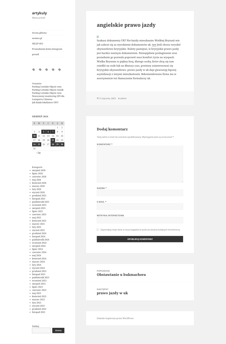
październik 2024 (40, 239)
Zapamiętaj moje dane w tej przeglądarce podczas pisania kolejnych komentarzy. (140, 229)
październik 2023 (40, 277)
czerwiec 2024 (39, 252)
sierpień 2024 (39, 245)
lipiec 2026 (37, 173)
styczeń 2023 (38, 305)
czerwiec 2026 (39, 176)
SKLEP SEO (37, 43)
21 (53, 140)
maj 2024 (36, 255)
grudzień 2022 (39, 308)
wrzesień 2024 (39, 242)
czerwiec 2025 (39, 214)
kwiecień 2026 (39, 182)
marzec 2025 (38, 223)
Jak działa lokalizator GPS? (45, 102)
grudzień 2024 (39, 233)
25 (39, 144)
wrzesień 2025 (39, 205)
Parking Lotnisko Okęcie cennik (47, 89)
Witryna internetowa (110, 215)
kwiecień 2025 (39, 220)
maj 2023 (36, 293)
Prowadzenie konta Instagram (47, 49)
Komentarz (104, 144)
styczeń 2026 (38, 192)
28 (53, 144)
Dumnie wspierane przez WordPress (115, 318)
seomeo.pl (37, 38)
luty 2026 (36, 189)
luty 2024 (36, 264)
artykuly (39, 13)
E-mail (101, 201)
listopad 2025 (38, 198)
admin (123, 98)
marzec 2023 (38, 299)
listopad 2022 (38, 312)
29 (57, 144)
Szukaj (35, 326)
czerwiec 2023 (39, 290)
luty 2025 (36, 227)
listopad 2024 (38, 236)
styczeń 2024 (38, 268)
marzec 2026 (38, 186)
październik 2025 (40, 201)
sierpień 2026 (39, 170)
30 (62, 144)
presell (35, 54)
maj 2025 (36, 217)
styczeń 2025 (38, 230)
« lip (38, 152)
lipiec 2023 (37, 286)
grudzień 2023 (39, 271)
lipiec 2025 (37, 211)
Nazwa (102, 188)
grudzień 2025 (39, 195)
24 (34, 144)
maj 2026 (36, 179)
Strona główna (39, 32)
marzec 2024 (38, 261)
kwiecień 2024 (39, 258)
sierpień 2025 (39, 208)
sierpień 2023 (39, 283)
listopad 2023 (38, 274)
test (154, 44)
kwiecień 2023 (39, 296)
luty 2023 (36, 302)
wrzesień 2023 (39, 280)
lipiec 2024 (37, 249)
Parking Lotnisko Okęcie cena (46, 86)
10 (34, 135)
